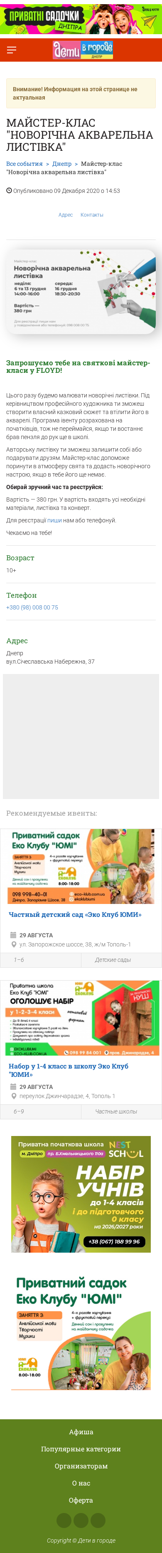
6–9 (19, 1111)
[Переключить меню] (11, 50)
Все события (24, 163)
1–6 (19, 959)
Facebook (63, 1520)
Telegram (98, 1520)
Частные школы (116, 1111)
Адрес (66, 215)
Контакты (92, 215)
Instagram (81, 1520)
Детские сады (113, 959)
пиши (55, 520)
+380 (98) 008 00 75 (32, 607)
